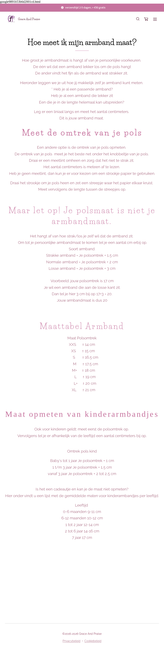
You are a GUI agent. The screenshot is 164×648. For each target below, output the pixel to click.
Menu (155, 19)
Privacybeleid (71, 641)
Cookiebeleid (92, 641)
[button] (138, 19)
